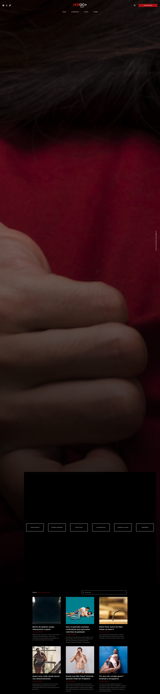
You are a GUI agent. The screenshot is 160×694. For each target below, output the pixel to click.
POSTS (86, 11)
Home (34, 592)
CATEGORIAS (75, 11)
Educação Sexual (101, 527)
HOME (64, 11)
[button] (134, 5)
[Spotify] (3, 5)
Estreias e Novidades (57, 527)
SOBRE (96, 11)
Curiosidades (144, 527)
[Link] (10, 5)
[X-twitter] (6, 5)
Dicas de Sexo (79, 527)
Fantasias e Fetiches (123, 527)
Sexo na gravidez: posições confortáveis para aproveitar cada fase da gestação (78, 629)
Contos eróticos (35, 527)
